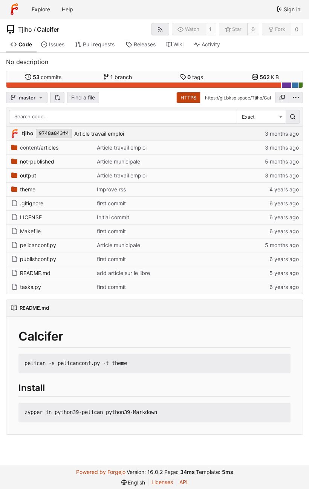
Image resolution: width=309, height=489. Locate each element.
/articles (39, 147)
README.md (35, 273)
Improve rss (111, 189)
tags (195, 77)
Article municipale (118, 161)
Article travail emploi (99, 133)
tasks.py (30, 287)
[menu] (296, 97)
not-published (37, 161)
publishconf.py (38, 259)
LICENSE (31, 217)
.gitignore (31, 203)
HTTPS (188, 98)
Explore (41, 9)
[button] (57, 97)
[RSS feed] (160, 29)
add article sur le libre (123, 273)
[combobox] (261, 117)
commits (47, 77)
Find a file (83, 97)
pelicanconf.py (38, 245)
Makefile (30, 231)
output (28, 175)
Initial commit (113, 217)
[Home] (14, 9)
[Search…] (293, 117)
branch (121, 77)
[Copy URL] (282, 97)
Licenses (162, 482)
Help (67, 9)
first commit (111, 203)
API (183, 482)
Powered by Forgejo (100, 472)
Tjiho (25, 29)
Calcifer (48, 29)
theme (27, 189)
